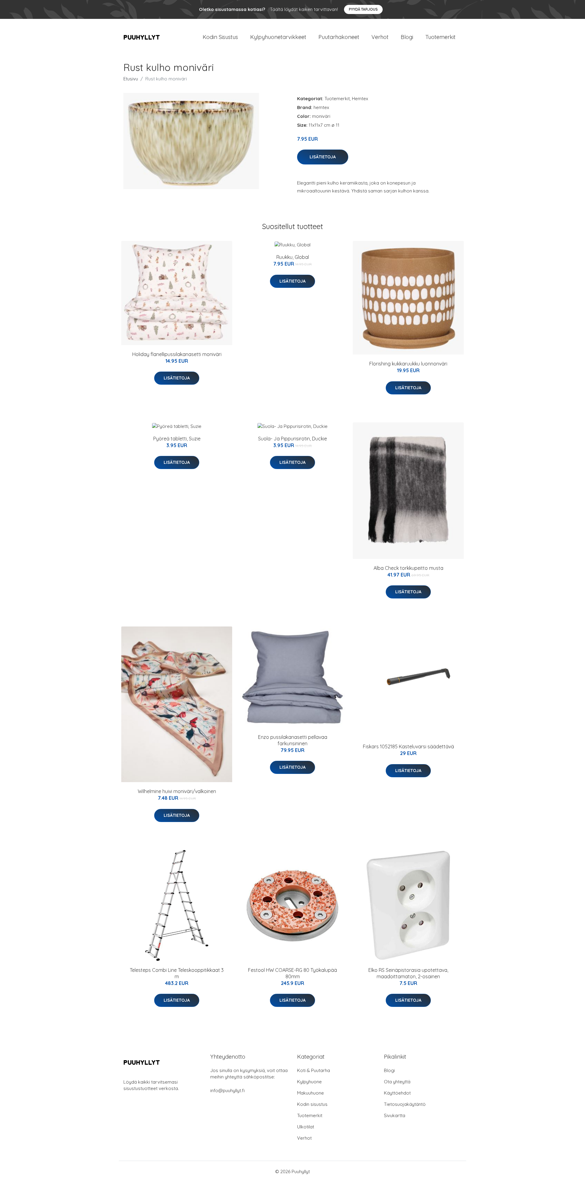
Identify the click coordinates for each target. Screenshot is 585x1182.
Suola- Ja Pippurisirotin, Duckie (292, 439)
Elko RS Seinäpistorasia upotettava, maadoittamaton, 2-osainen (408, 973)
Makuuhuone (310, 1093)
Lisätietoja (323, 157)
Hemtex (360, 98)
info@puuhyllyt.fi (227, 1090)
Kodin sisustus (312, 1104)
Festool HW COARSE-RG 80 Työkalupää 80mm (292, 973)
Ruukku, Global (292, 257)
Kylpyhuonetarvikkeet (278, 37)
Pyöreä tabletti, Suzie (176, 439)
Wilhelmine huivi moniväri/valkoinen (177, 791)
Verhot (379, 37)
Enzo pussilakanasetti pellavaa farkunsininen (292, 740)
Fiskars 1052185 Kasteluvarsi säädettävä (408, 746)
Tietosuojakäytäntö (405, 1104)
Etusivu (130, 79)
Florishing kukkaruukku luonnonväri (408, 364)
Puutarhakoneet (338, 37)
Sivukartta (394, 1115)
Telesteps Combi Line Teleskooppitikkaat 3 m (177, 973)
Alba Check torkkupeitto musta (408, 568)
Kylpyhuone (309, 1082)
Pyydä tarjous (363, 9)
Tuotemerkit (440, 37)
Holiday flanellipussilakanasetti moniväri (177, 354)
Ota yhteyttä (397, 1082)
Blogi (407, 37)
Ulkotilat (305, 1127)
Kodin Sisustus (220, 37)
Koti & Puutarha (313, 1070)
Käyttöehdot (397, 1093)
